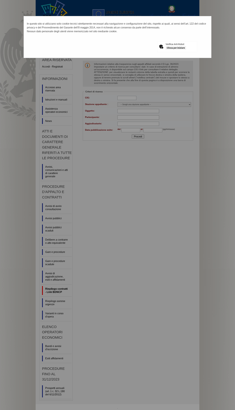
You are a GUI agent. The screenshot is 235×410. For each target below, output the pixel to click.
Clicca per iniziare (176, 48)
